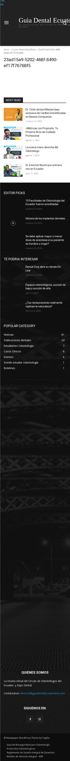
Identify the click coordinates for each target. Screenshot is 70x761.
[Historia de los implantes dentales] (13, 223)
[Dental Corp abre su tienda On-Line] (13, 271)
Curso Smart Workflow (23, 49)
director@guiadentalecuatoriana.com (43, 693)
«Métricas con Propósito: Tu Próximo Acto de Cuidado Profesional (42, 132)
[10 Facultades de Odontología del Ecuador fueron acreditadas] (13, 205)
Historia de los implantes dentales (45, 218)
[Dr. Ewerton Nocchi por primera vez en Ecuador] (13, 169)
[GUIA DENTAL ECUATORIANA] (35, 524)
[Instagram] (39, 719)
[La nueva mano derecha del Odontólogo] (13, 152)
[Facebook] (30, 719)
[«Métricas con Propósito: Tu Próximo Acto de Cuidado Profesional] (13, 133)
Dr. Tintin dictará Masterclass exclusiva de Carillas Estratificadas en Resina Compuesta (46, 113)
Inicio (6, 49)
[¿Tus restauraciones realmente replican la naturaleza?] (13, 307)
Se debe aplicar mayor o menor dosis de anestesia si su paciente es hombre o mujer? (45, 240)
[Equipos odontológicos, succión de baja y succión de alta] (13, 289)
